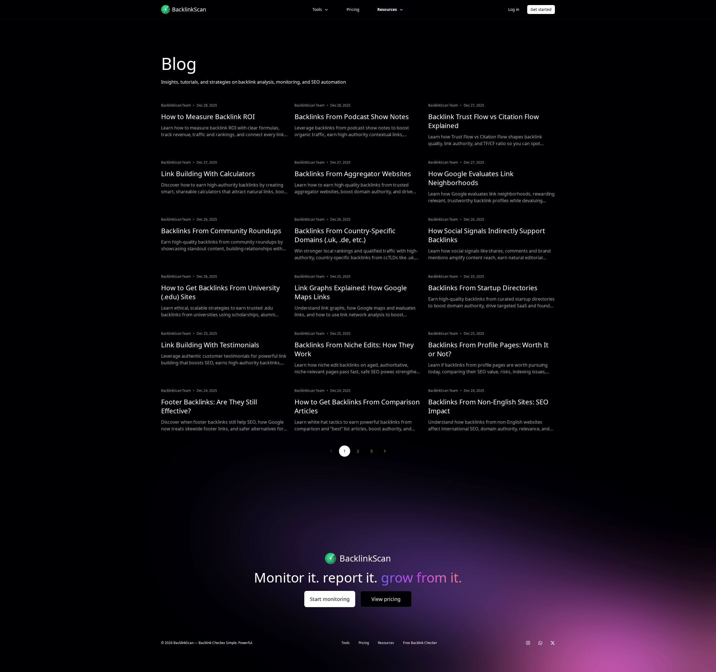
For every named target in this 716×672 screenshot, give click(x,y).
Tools (317, 9)
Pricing (353, 9)
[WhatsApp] (540, 643)
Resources (387, 9)
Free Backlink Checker (420, 643)
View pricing (386, 599)
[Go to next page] (384, 451)
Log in (514, 9)
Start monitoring (329, 599)
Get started (541, 9)
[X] (552, 643)
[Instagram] (528, 643)
